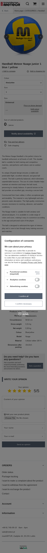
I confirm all (23, 296)
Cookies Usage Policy (33, 253)
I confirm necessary (23, 304)
